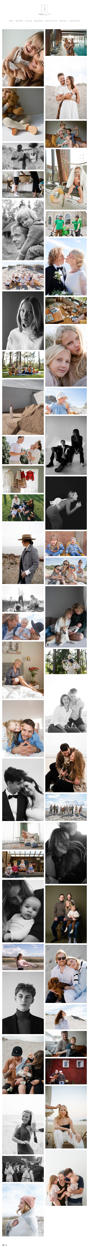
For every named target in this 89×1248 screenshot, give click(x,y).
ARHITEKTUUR (51, 21)
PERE (11, 21)
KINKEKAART (74, 21)
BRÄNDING (38, 21)
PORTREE (19, 21)
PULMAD (28, 21)
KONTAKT (63, 21)
